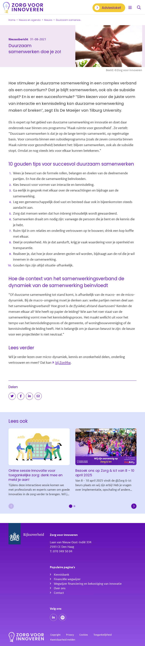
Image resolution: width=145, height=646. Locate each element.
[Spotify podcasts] (62, 617)
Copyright (55, 634)
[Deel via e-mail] (38, 396)
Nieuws (48, 20)
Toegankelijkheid (102, 634)
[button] (11, 506)
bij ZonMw (63, 362)
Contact (59, 593)
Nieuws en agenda (30, 20)
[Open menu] (130, 8)
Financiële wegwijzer (67, 579)
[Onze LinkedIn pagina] (53, 617)
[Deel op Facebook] (20, 396)
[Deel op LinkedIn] (29, 396)
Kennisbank (61, 575)
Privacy (70, 634)
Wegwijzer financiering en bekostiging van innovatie (88, 584)
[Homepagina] (23, 7)
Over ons (60, 588)
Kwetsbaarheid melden (62, 639)
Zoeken (139, 7)
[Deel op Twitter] (12, 396)
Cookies (83, 634)
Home (11, 20)
